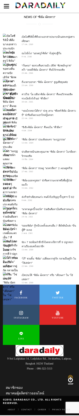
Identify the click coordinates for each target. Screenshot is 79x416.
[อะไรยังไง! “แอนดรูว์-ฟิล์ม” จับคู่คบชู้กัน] (10, 58)
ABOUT (11, 409)
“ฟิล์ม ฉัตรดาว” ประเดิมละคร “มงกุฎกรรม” (44, 140)
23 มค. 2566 (27, 85)
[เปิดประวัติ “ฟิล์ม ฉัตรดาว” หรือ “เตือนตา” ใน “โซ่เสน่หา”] (10, 286)
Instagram (21, 318)
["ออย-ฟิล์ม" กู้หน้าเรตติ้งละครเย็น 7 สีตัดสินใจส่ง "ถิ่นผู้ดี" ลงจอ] (10, 237)
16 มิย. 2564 (27, 159)
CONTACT (26, 409)
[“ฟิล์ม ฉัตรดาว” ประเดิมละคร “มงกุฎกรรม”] (10, 146)
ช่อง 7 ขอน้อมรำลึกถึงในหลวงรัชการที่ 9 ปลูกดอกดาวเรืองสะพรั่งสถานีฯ (47, 244)
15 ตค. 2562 (27, 188)
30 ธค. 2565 (27, 102)
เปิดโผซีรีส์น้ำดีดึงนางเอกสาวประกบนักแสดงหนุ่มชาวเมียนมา (48, 39)
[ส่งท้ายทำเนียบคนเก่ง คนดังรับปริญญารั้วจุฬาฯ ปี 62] (10, 204)
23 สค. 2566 (27, 73)
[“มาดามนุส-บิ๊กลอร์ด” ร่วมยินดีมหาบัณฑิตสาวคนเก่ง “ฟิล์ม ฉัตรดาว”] (10, 218)
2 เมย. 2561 (27, 233)
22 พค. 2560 (27, 266)
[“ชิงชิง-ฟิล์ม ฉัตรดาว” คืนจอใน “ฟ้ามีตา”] (10, 132)
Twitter (57, 297)
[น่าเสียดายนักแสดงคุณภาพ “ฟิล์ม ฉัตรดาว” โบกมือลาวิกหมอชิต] (10, 163)
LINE (21, 338)
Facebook (21, 297)
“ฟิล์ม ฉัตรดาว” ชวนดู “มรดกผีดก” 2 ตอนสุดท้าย (47, 168)
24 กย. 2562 (27, 217)
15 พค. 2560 (27, 283)
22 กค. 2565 (27, 118)
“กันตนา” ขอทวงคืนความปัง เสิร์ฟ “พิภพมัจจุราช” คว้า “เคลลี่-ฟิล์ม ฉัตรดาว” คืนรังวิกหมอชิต (47, 68)
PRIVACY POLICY (61, 409)
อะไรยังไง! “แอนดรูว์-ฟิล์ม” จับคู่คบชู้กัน (41, 53)
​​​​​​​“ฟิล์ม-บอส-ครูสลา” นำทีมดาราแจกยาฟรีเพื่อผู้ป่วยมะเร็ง (47, 183)
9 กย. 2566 (27, 57)
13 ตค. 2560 (27, 250)
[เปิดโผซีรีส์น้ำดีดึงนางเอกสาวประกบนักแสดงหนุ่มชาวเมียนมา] (10, 46)
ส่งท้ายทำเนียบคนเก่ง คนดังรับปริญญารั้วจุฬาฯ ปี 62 (48, 197)
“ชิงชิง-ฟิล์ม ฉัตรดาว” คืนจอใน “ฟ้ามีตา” (42, 127)
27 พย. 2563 (27, 171)
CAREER (42, 409)
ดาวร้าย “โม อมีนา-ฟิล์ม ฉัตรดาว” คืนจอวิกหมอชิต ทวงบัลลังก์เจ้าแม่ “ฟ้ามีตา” (47, 96)
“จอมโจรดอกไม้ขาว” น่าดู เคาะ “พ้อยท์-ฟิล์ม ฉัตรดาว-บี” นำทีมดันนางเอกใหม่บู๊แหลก (49, 113)
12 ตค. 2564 (27, 143)
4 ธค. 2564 (27, 130)
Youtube (58, 318)
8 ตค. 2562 (27, 200)
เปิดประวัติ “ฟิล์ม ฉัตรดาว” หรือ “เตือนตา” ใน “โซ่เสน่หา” (47, 277)
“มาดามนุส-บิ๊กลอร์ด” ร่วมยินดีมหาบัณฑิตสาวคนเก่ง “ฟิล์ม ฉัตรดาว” (48, 211)
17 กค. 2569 (27, 44)
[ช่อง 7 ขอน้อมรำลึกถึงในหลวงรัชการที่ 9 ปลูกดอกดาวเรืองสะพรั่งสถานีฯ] (10, 254)
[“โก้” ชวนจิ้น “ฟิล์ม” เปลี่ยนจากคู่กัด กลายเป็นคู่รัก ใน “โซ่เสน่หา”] (10, 268)
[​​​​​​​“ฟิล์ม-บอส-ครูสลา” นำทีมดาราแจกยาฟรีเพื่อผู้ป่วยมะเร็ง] (10, 190)
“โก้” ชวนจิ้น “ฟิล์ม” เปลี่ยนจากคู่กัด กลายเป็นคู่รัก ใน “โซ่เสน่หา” (49, 261)
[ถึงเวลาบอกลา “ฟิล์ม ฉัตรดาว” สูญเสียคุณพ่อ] (10, 89)
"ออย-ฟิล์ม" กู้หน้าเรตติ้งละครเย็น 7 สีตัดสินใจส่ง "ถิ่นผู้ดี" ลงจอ (49, 228)
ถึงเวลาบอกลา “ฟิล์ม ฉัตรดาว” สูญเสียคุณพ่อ (45, 82)
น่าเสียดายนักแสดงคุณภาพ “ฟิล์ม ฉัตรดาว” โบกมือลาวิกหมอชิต (49, 154)
